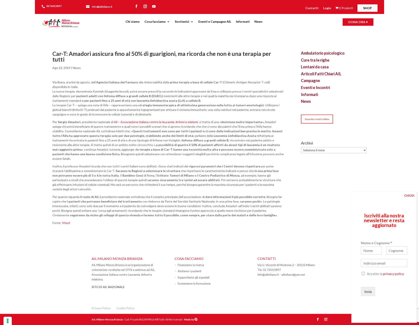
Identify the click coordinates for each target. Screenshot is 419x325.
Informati (243, 21)
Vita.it (66, 223)
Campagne (310, 80)
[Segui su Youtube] (153, 6)
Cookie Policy (125, 308)
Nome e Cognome (376, 243)
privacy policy (393, 274)
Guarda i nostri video (317, 119)
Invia (368, 291)
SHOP (367, 8)
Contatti (311, 8)
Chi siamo (132, 21)
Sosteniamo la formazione (194, 283)
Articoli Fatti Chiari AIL (321, 73)
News (258, 21)
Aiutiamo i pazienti (189, 271)
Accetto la (385, 274)
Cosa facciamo (155, 21)
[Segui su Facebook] (136, 6)
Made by (189, 319)
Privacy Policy (101, 308)
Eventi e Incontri (315, 87)
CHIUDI (409, 195)
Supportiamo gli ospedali (194, 277)
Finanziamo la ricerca (191, 265)
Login (327, 8)
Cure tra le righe (315, 60)
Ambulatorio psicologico (323, 53)
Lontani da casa (315, 66)
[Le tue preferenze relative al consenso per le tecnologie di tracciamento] (7, 321)
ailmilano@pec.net (293, 274)
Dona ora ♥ (358, 22)
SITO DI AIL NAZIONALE (108, 287)
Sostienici (182, 21)
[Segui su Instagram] (145, 6)
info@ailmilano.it (102, 6)
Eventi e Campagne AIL (214, 21)
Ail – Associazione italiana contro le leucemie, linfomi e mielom (155, 122)
